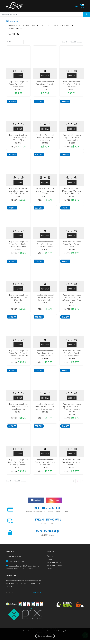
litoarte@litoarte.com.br (17, 561)
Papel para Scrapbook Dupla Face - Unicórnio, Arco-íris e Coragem (45, 406)
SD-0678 (18, 468)
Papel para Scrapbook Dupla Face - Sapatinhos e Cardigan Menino (18, 462)
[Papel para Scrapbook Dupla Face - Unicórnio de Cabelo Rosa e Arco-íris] (71, 270)
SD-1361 (72, 90)
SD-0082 (18, 143)
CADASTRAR (37, 593)
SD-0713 (45, 468)
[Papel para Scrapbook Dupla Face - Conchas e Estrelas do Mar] (18, 379)
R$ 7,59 (18, 93)
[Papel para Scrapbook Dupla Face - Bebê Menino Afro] (45, 110)
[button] (82, 6)
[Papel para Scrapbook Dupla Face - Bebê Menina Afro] (18, 110)
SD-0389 (18, 249)
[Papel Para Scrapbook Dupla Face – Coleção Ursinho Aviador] (18, 57)
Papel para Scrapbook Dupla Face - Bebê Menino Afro (45, 137)
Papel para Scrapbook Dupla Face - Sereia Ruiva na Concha (71, 353)
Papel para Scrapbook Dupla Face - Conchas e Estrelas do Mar (18, 406)
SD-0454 (18, 303)
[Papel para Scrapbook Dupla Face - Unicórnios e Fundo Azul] (45, 435)
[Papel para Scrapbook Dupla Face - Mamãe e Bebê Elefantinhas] (18, 216)
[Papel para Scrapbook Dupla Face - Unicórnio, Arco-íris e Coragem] (45, 379)
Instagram (55, 500)
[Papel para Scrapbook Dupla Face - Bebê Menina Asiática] (71, 110)
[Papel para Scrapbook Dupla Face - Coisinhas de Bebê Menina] (18, 163)
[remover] (20, 25)
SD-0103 (45, 196)
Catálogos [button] (50, 568)
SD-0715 (72, 468)
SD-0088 (72, 143)
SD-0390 (45, 249)
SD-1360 (45, 90)
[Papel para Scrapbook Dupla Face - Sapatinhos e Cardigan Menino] (18, 435)
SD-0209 (72, 196)
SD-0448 (72, 249)
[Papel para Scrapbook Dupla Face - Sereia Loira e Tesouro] (45, 325)
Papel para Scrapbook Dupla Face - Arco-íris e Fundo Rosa (72, 462)
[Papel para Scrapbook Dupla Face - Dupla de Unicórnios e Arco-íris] (18, 325)
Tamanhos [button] (13, 34)
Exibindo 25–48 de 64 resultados (72, 42)
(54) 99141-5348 (14, 556)
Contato (50, 559)
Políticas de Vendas (54, 562)
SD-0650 (72, 358)
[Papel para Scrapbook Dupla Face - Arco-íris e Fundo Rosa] (71, 435)
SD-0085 (45, 143)
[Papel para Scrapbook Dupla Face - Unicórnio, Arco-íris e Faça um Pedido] (71, 379)
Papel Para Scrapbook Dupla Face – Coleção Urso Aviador (71, 84)
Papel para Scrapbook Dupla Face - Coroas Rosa (71, 244)
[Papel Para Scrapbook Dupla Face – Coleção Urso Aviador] (71, 57)
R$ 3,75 (22, 146)
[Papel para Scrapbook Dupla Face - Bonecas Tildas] (45, 163)
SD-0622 (72, 305)
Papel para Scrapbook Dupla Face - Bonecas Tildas (45, 190)
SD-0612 (45, 303)
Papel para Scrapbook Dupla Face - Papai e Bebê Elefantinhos (45, 244)
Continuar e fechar (45, 636)
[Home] (14, 5)
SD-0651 (18, 412)
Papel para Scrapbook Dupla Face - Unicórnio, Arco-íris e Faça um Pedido (72, 408)
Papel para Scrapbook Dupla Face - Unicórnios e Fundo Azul (45, 462)
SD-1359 (18, 90)
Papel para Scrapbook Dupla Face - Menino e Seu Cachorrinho (71, 190)
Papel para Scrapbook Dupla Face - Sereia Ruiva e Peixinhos (45, 297)
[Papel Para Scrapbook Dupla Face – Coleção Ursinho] (45, 57)
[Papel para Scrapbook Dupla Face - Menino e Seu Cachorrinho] (71, 163)
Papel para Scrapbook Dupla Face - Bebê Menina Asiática (71, 137)
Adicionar (18, 75)
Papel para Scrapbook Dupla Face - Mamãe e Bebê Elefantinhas (18, 244)
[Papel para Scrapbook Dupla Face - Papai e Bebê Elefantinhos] (45, 216)
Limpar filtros (15, 28)
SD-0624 (18, 358)
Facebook (37, 500)
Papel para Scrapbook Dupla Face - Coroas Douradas (18, 297)
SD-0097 (18, 196)
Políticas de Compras (55, 565)
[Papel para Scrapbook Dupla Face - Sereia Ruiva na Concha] (71, 325)
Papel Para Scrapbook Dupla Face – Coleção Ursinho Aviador (18, 84)
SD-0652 (45, 412)
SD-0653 (72, 414)
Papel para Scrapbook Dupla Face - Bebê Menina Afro (18, 137)
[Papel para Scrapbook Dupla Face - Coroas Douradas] (18, 270)
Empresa (50, 556)
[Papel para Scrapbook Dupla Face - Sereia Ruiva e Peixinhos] (45, 270)
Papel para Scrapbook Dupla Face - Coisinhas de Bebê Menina (18, 190)
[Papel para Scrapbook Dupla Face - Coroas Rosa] (71, 216)
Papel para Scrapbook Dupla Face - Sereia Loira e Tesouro (45, 353)
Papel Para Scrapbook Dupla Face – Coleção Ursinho (45, 84)
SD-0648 (45, 358)
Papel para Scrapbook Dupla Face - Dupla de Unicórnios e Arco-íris (18, 353)
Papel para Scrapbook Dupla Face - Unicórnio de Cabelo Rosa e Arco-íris (72, 299)
